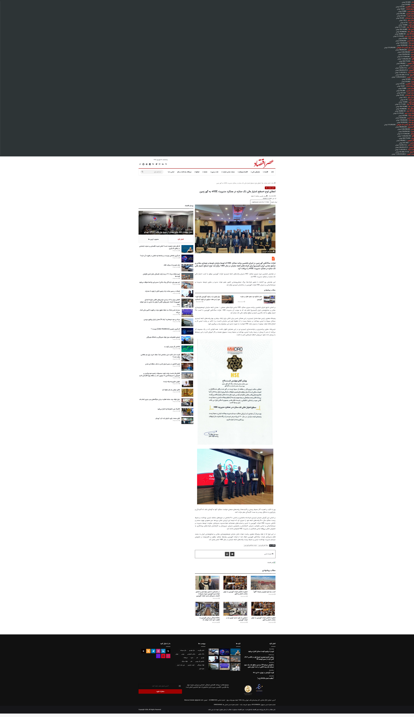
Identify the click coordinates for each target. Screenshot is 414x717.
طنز (191, 661)
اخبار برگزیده (201, 650)
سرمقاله (186, 658)
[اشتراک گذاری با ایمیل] (232, 554)
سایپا (192, 658)
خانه (272, 172)
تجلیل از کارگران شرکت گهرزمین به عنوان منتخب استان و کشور (235, 593)
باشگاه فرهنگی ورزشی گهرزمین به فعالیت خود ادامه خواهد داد (209, 619)
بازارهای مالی (256, 172)
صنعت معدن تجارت (229, 172)
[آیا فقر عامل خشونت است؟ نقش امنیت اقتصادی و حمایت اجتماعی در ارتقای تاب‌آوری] (187, 249)
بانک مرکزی (201, 654)
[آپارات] (146, 164)
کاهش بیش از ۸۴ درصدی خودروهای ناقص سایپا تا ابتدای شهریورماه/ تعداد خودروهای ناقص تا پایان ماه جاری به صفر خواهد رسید (160, 302)
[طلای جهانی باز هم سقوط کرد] (187, 393)
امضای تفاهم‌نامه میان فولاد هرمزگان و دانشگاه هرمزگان (163, 337)
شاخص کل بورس (199, 661)
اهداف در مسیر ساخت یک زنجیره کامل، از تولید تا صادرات (162, 291)
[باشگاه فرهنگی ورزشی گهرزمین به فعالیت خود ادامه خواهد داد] (207, 609)
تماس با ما (171, 172)
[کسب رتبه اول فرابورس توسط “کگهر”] (263, 583)
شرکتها (197, 172)
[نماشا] (143, 164)
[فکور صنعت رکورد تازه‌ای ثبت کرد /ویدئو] (187, 420)
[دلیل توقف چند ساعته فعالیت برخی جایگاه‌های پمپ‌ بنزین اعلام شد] (187, 402)
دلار (197, 658)
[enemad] (259, 695)
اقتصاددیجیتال (243, 172)
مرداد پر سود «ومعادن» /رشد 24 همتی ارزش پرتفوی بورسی (162, 319)
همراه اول (201, 669)
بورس (182, 654)
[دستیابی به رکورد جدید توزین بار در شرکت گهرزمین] (235, 609)
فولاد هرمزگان (200, 665)
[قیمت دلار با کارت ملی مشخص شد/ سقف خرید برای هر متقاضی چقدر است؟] (187, 357)
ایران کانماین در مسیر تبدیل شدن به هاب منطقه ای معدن (162, 364)
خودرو (202, 658)
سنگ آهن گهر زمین (263, 545)
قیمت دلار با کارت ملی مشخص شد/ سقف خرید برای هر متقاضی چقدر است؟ (160, 355)
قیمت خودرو (191, 665)
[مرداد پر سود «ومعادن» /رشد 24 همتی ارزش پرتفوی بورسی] (187, 322)
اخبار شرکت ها (266, 183)
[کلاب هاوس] (140, 164)
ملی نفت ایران (181, 665)
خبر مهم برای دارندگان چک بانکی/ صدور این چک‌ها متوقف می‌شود (159, 282)
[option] (166, 223)
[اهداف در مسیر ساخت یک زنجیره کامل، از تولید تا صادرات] (187, 293)
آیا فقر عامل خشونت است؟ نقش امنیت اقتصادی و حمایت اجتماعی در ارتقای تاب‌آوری (159, 247)
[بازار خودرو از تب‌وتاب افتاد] (187, 267)
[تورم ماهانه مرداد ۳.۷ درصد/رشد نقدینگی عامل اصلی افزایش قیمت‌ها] (187, 276)
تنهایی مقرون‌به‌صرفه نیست (171, 381)
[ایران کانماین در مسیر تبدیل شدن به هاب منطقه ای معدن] (187, 367)
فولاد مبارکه (184, 661)
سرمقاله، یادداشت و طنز (184, 172)
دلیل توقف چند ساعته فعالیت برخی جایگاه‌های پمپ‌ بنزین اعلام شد (159, 399)
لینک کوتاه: (273, 202)
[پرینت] (227, 554)
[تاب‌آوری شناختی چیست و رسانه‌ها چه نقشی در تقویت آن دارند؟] (187, 258)
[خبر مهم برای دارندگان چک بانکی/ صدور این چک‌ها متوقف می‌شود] (187, 285)
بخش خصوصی (191, 654)
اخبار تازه (181, 239)
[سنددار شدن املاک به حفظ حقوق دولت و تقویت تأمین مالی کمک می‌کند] (187, 313)
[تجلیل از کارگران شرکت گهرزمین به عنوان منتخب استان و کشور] (235, 583)
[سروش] (149, 164)
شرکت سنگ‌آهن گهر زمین (250, 545)
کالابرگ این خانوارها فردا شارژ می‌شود (169, 409)
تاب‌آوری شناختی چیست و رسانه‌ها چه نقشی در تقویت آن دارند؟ (160, 255)
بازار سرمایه (183, 650)
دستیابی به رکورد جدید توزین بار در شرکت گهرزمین (237, 619)
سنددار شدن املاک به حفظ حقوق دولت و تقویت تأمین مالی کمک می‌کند (160, 311)
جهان (177, 654)
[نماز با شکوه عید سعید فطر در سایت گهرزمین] (269, 299)
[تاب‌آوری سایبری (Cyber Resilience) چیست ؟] (187, 331)
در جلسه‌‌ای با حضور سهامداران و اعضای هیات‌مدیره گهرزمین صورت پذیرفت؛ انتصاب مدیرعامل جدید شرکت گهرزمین (208, 594)
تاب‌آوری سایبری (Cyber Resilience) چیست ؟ (165, 329)
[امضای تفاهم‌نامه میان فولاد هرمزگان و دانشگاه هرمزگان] (187, 340)
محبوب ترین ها (153, 239)
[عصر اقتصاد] (263, 163)
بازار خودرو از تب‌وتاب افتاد (172, 265)
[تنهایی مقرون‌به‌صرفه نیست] (187, 383)
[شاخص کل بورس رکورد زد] (187, 348)
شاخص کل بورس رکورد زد (172, 346)
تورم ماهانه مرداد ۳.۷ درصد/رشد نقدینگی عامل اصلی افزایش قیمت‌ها (161, 275)
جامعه (205, 172)
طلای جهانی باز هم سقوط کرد (171, 390)
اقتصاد (266, 172)
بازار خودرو (192, 650)
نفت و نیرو (215, 172)
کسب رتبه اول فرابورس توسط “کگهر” (264, 592)
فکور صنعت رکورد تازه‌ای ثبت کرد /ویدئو (177, 232)
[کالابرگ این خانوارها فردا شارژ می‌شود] (187, 412)
